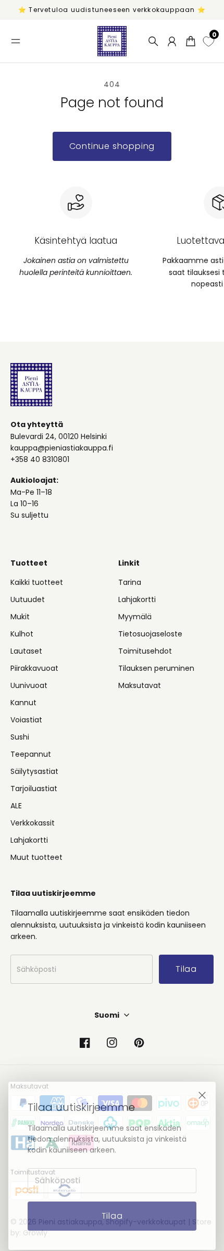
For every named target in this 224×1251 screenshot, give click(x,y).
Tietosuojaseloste (150, 634)
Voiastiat (26, 720)
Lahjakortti (29, 840)
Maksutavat (139, 685)
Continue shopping (112, 146)
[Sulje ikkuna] (202, 1088)
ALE (16, 805)
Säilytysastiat (34, 771)
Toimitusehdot (145, 651)
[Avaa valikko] (15, 41)
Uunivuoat (28, 685)
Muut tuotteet (36, 857)
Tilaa (112, 1209)
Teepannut (30, 754)
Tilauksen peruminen (156, 668)
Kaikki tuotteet (36, 582)
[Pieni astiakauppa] (112, 41)
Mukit (20, 616)
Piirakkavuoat (34, 668)
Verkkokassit (32, 823)
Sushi (19, 737)
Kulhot (21, 634)
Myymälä (135, 616)
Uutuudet (27, 599)
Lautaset (26, 651)
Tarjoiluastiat (33, 788)
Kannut (23, 702)
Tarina (129, 582)
